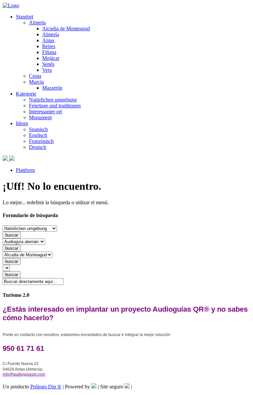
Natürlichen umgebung (53, 99)
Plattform (25, 170)
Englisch (38, 135)
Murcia (36, 82)
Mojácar (50, 58)
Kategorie (26, 94)
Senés (48, 64)
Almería (37, 22)
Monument (40, 117)
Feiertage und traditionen (55, 105)
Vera (47, 70)
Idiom (22, 123)
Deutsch (37, 147)
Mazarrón (52, 88)
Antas (48, 40)
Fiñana (49, 52)
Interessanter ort (45, 111)
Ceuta (35, 76)
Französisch (41, 141)
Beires (48, 46)
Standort (24, 16)
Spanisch (38, 129)
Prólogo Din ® (45, 386)
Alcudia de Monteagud (66, 28)
